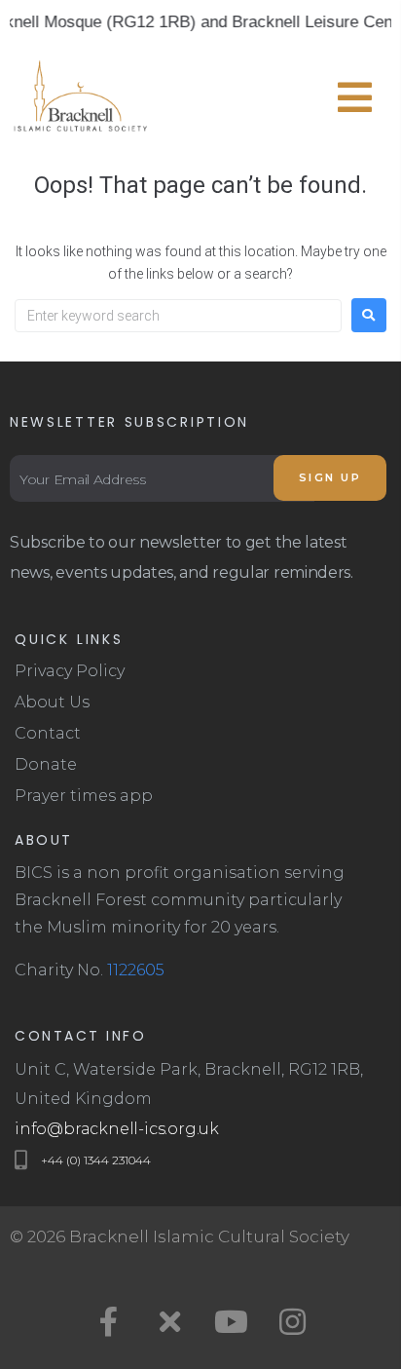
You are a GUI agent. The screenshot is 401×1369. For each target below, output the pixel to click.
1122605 (135, 970)
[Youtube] (231, 1321)
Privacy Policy (70, 671)
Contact (48, 733)
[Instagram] (293, 1321)
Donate (46, 764)
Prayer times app (84, 795)
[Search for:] (178, 315)
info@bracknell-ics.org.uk (117, 1129)
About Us (52, 702)
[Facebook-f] (109, 1321)
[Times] (170, 1321)
